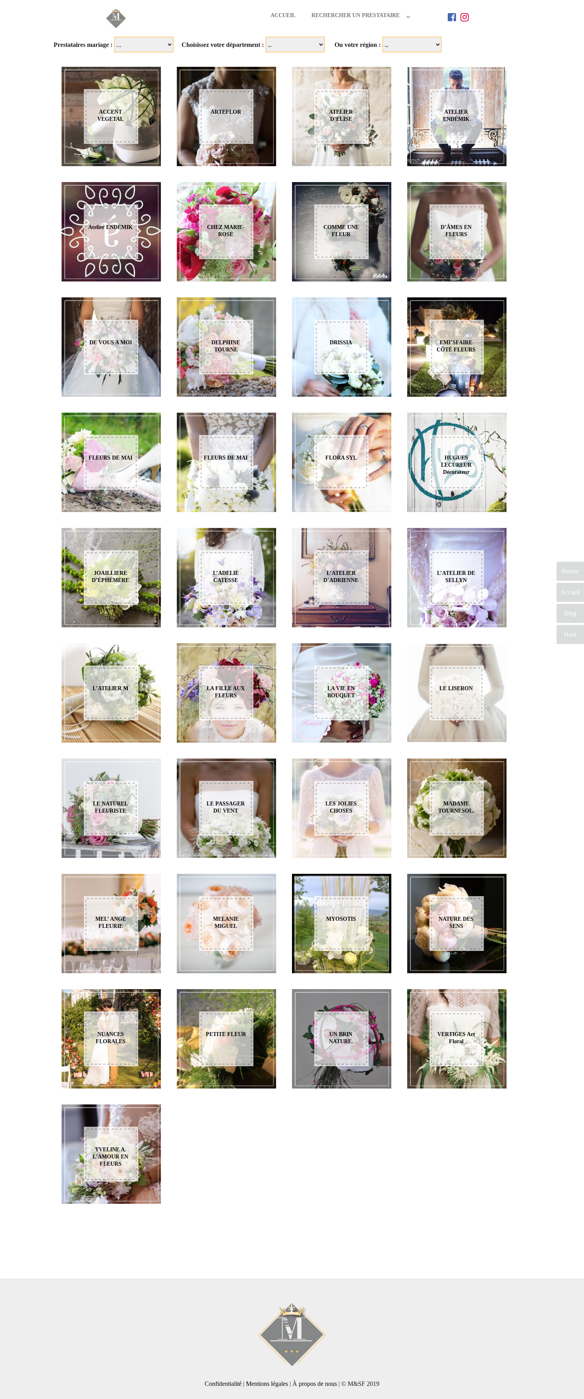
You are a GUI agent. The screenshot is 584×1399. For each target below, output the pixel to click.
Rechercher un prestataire (355, 15)
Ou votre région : (358, 44)
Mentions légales (267, 1383)
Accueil (283, 15)
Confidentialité (223, 1383)
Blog (570, 613)
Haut (570, 634)
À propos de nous (314, 1383)
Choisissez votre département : (223, 44)
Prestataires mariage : (83, 44)
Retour (570, 571)
